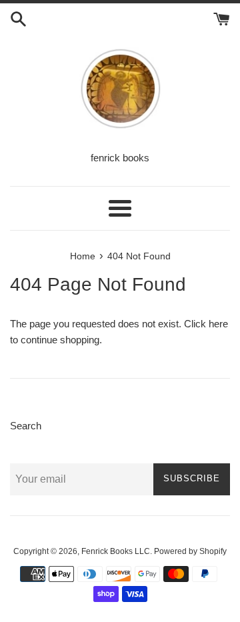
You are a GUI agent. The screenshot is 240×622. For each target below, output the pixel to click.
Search (25, 425)
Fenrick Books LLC (115, 551)
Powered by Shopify (190, 551)
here (218, 323)
